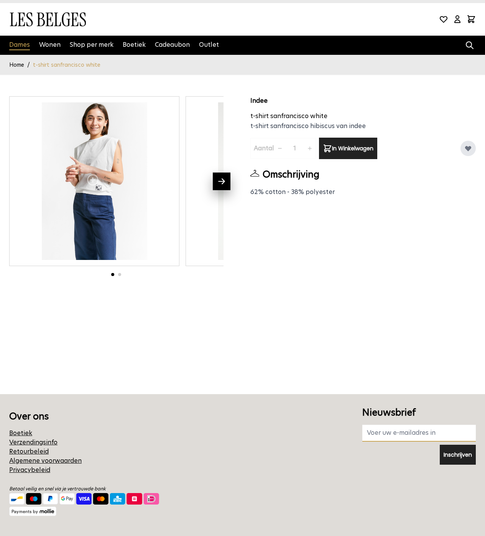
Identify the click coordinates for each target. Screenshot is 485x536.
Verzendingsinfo (33, 442)
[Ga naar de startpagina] (47, 19)
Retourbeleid (29, 451)
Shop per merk (91, 44)
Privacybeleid (29, 469)
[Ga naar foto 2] (119, 274)
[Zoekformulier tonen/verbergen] (470, 45)
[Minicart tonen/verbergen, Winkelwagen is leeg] (471, 19)
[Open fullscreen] (94, 181)
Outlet (209, 44)
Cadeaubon (172, 44)
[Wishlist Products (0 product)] (443, 19)
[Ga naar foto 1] (112, 274)
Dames (19, 44)
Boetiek (134, 44)
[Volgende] (221, 181)
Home (16, 65)
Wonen (50, 44)
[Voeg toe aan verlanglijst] (468, 148)
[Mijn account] (457, 19)
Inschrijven (458, 455)
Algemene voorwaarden (45, 460)
